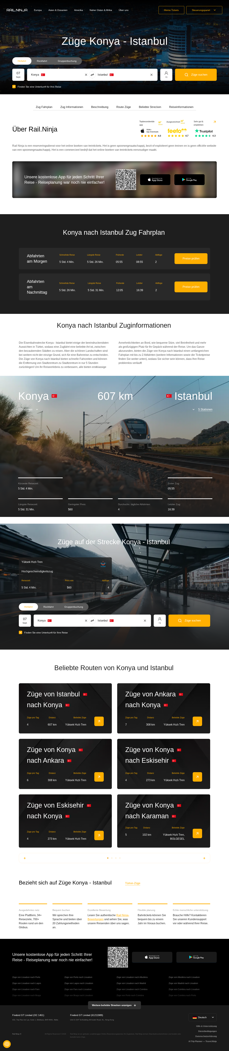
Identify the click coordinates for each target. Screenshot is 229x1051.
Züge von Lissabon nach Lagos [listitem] (26, 983)
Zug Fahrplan (44, 107)
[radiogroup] (47, 61)
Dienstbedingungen (207, 1031)
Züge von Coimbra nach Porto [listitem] (182, 995)
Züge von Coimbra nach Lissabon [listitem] (184, 989)
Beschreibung (99, 107)
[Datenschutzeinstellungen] (7, 1044)
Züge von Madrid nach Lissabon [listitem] (183, 983)
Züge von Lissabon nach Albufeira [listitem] (132, 977)
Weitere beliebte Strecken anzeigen (111, 1005)
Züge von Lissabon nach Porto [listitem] (26, 977)
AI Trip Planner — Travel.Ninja (202, 1041)
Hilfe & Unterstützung (206, 1026)
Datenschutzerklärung (206, 1036)
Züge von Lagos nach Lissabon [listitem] (78, 983)
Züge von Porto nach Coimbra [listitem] (130, 995)
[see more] (99, 721)
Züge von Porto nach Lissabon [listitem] (78, 977)
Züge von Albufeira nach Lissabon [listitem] (184, 977)
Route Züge (123, 107)
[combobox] (49, 74)
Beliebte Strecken (150, 107)
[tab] (44, 107)
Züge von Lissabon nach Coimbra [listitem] (132, 989)
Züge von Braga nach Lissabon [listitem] (78, 995)
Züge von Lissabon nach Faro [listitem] (26, 989)
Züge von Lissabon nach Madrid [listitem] (131, 983)
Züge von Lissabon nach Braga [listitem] (26, 995)
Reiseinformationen (181, 107)
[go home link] (17, 10)
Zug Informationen (71, 107)
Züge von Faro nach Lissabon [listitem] (78, 989)
